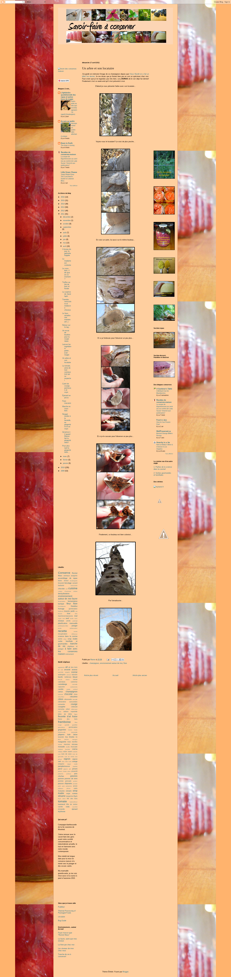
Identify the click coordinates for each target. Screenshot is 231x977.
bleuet (75, 677)
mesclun (67, 744)
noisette (74, 751)
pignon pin (67, 769)
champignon (94, 663)
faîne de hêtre (65, 714)
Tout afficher (73, 185)
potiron (75, 781)
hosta (75, 730)
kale (68, 735)
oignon (67, 759)
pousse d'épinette (65, 784)
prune (75, 786)
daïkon (65, 711)
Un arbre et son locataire (66, 360)
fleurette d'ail (64, 716)
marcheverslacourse (65, 616)
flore (125, 663)
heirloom (60, 611)
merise (60, 744)
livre (76, 613)
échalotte (61, 809)
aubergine (62, 674)
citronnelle (68, 699)
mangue (74, 739)
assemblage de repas (67, 578)
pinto (69, 771)
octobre (66, 224)
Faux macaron (66, 402)
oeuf (67, 618)
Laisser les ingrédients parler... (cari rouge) (66, 349)
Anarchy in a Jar (163, 442)
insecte (67, 611)
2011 (63, 214)
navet (70, 751)
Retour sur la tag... (66, 326)
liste (68, 614)
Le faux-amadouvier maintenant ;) (66, 317)
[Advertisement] (106, 52)
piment (74, 769)
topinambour (73, 802)
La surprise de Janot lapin (66, 294)
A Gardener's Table (164, 389)
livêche (66, 739)
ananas (74, 670)
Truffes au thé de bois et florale (66, 285)
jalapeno (61, 735)
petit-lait (75, 621)
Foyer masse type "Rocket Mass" (65, 934)
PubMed (61, 907)
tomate (62, 801)
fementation (61, 601)
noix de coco (66, 754)
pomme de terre (71, 779)
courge (74, 704)
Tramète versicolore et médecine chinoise (66, 304)
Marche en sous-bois (66, 408)
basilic (60, 677)
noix (59, 754)
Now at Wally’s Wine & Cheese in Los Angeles (164, 447)
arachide (60, 672)
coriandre (61, 704)
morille (68, 747)
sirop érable (72, 639)
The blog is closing (67, 145)
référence (74, 634)
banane (74, 674)
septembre (67, 227)
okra (63, 761)
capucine (61, 687)
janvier (66, 463)
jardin (73, 611)
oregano (61, 764)
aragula (67, 672)
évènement (70, 654)
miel (75, 616)
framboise (64, 721)
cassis (68, 689)
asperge (74, 672)
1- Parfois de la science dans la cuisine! (163, 468)
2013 (63, 207)
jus (76, 611)
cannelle (74, 684)
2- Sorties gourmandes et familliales (162, 474)
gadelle (67, 725)
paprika (75, 766)
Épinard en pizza (66, 396)
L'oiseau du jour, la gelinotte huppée (66, 252)
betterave (68, 677)
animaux (66, 576)
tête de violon (71, 804)
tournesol (61, 804)
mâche (74, 749)
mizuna (74, 744)
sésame (62, 796)
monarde (61, 747)
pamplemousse (64, 766)
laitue (75, 735)
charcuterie (74, 585)
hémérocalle (62, 732)
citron (60, 699)
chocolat (61, 589)
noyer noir (61, 618)
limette (71, 737)
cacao (75, 679)
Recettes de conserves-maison (68, 153)
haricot (70, 730)
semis (60, 639)
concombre (73, 702)
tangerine (69, 796)
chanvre (60, 694)
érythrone (61, 811)
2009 (63, 471)
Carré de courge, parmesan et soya (66, 388)
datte (59, 711)
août (65, 233)
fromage (61, 609)
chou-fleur (61, 697)
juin (64, 239)
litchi (59, 739)
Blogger (125, 972)
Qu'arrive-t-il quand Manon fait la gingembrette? (66, 437)
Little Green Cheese (69, 172)
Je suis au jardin (68, 121)
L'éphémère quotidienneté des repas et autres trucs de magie (68, 96)
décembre (67, 217)
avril (65, 246)
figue (75, 714)
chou (75, 694)
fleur (69, 603)
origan (69, 764)
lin (76, 737)
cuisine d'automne (64, 591)
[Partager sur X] (117, 659)
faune (74, 599)
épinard (74, 809)
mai (64, 243)
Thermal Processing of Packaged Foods (67, 912)
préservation (73, 628)
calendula (61, 682)
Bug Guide (62, 921)
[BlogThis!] (115, 659)
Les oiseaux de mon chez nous (66, 949)
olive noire (68, 761)
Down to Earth (67, 143)
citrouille (74, 699)
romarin (69, 791)
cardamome (73, 687)
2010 (63, 467)
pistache (60, 773)
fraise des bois (67, 719)
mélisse (60, 751)
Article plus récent (91, 675)
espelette (74, 711)
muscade (74, 747)
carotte (60, 689)
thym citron (62, 798)
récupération (62, 634)
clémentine (62, 702)
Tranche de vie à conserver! (64, 955)
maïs (69, 742)
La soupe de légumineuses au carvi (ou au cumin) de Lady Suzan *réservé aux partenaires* (69, 161)
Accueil (115, 675)
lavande (61, 737)
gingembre (62, 730)
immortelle (74, 732)
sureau (74, 793)
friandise (74, 606)
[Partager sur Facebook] (120, 659)
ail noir (60, 669)
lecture (60, 613)
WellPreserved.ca (163, 431)
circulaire (61, 917)
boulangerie (73, 580)
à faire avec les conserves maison (67, 651)
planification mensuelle (67, 623)
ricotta (75, 631)
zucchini (74, 807)
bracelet (61, 583)
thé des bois (72, 798)
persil (60, 769)
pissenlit (74, 771)
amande (67, 670)
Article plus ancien (140, 675)
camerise (74, 682)
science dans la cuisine (67, 636)
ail (66, 667)
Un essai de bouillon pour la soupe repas (66, 336)
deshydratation (63, 594)
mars (65, 456)
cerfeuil (75, 689)
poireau (68, 773)
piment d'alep (62, 771)
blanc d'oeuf (63, 580)
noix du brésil (69, 756)
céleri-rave (74, 709)
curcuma (61, 709)
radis (75, 788)
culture (75, 591)
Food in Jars (161, 420)
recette (62, 630)
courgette (61, 707)
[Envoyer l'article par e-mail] (108, 660)
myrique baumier (64, 749)
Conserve (64, 572)
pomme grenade (64, 781)
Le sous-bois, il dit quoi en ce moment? (66, 273)
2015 (63, 200)
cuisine (72, 588)
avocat (69, 674)
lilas (66, 737)
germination (73, 609)
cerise (60, 692)
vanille (60, 807)
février (65, 460)
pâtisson (60, 788)
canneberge (62, 684)
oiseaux (61, 621)
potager (74, 626)
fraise (74, 716)
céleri (68, 709)
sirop (64, 639)
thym (75, 796)
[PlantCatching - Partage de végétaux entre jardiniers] (164, 553)
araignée (74, 576)
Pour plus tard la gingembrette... (66, 449)
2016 (63, 197)
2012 (63, 211)
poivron (73, 776)
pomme (61, 779)
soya (68, 793)
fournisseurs (62, 606)
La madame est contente (66, 262)
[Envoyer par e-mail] (112, 659)
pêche (68, 788)
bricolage (68, 583)
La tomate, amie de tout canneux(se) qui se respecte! (66, 373)
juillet (65, 236)
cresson (74, 707)
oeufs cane (73, 618)
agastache (61, 667)
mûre (65, 751)
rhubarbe (61, 791)
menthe (74, 742)
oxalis (75, 764)
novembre (67, 220)
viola (67, 807)
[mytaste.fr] (159, 487)
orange (74, 761)
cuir (67, 588)
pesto (68, 621)
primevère (69, 786)
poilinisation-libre (63, 626)
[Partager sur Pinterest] (123, 659)
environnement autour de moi (111, 663)
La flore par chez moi (66, 945)
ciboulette (73, 697)
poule (59, 628)
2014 (63, 204)
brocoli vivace (64, 679)
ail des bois (72, 667)
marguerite (62, 742)
